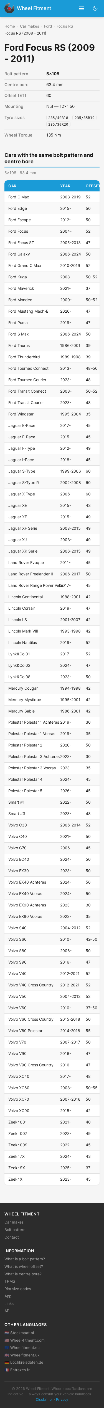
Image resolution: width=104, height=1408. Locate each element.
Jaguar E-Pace (21, 425)
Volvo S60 (17, 939)
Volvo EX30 (18, 870)
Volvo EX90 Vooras (25, 916)
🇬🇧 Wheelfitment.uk (21, 1355)
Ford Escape (19, 219)
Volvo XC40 (18, 1076)
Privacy (62, 1399)
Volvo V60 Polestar (25, 1030)
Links (9, 1303)
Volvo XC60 (18, 1087)
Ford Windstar (21, 414)
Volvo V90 (17, 1053)
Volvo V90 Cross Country (31, 1064)
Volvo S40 (17, 927)
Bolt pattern (15, 1229)
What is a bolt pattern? (24, 1259)
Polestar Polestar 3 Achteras (34, 756)
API (7, 1311)
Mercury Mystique (24, 699)
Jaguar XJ (17, 539)
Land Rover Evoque (26, 562)
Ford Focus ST (21, 242)
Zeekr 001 (17, 1122)
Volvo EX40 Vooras (25, 893)
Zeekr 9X (16, 1167)
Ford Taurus (19, 345)
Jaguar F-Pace (21, 436)
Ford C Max (18, 196)
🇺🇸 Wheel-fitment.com (24, 1340)
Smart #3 (16, 813)
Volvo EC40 (18, 859)
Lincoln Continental (25, 596)
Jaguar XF (17, 516)
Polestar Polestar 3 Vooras (32, 767)
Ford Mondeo (20, 299)
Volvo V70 (17, 1042)
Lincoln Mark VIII (23, 631)
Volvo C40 (17, 836)
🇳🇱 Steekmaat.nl (19, 1333)
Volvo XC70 (18, 1099)
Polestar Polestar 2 (25, 745)
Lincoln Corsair (21, 608)
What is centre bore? (23, 1274)
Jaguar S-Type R (23, 482)
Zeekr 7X (16, 1156)
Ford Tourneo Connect (28, 368)
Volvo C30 (17, 825)
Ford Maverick (21, 288)
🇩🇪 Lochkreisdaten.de (23, 1362)
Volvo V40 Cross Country (31, 985)
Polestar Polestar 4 (25, 779)
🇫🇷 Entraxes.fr (17, 1370)
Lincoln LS (17, 619)
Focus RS (65, 26)
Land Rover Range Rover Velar (36, 585)
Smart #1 (16, 802)
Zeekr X (15, 1179)
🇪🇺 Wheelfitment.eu (22, 1347)
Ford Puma (18, 322)
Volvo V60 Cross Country (31, 1019)
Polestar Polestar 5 (25, 790)
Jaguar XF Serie (22, 528)
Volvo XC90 (18, 1110)
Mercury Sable (21, 711)
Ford (48, 26)
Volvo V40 (17, 973)
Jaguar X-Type (21, 494)
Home (9, 26)
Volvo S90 (17, 962)
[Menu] (82, 8)
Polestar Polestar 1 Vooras (31, 733)
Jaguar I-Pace (21, 459)
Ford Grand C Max (24, 265)
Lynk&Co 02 (19, 665)
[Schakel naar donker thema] (95, 8)
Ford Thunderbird (24, 356)
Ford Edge (17, 208)
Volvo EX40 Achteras (27, 882)
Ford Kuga (17, 276)
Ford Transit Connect (27, 391)
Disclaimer (44, 1399)
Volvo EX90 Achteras (27, 905)
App (7, 1296)
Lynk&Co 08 (19, 676)
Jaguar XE (17, 505)
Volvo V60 (17, 1007)
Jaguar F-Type (21, 448)
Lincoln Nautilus (22, 642)
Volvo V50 (17, 996)
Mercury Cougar (23, 688)
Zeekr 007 (17, 1133)
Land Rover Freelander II (30, 574)
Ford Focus (18, 231)
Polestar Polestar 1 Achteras (33, 722)
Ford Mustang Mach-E (28, 311)
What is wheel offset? (23, 1266)
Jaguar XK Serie (22, 551)
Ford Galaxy (19, 254)
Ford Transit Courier (26, 402)
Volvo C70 (17, 847)
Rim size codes (17, 1289)
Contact (11, 1237)
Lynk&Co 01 (19, 653)
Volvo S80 (17, 950)
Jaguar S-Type (21, 471)
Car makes (29, 26)
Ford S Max (18, 334)
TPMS (9, 1281)
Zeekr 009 (17, 1144)
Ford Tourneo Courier (27, 379)
